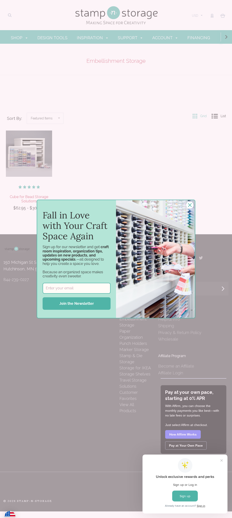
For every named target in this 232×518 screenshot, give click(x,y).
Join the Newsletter (76, 303)
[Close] (189, 205)
